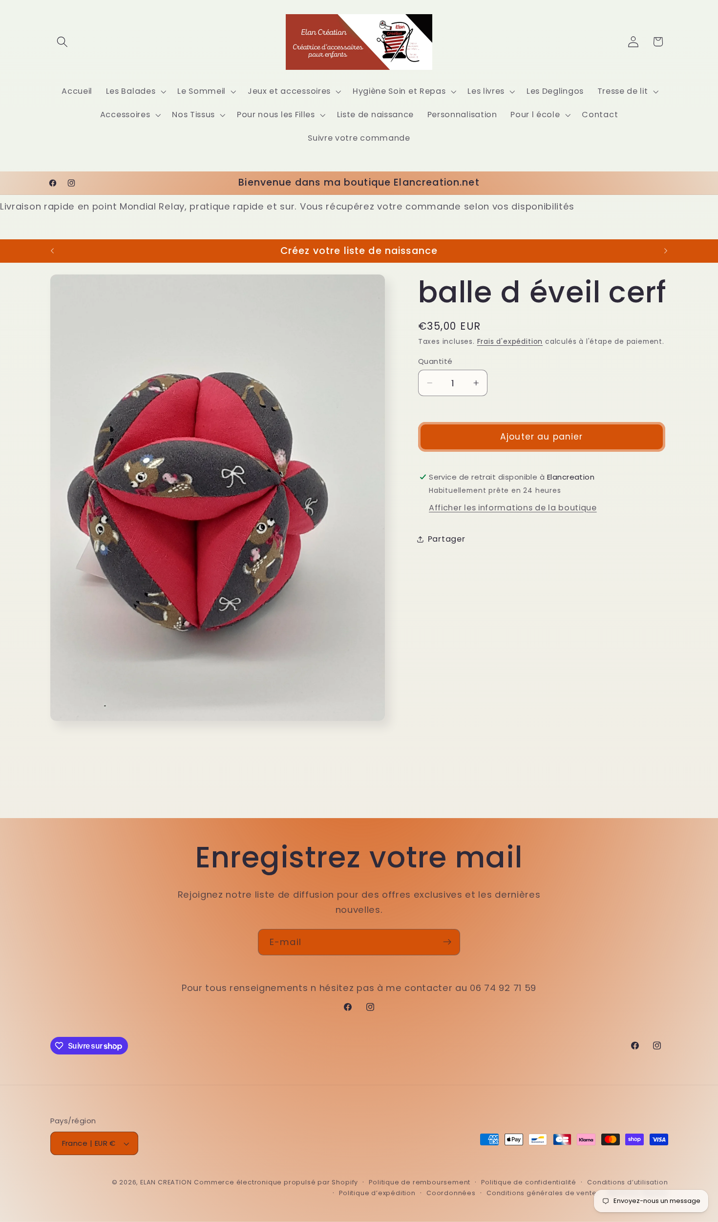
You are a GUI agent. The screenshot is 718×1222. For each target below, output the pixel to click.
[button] (62, 41)
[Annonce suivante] (665, 251)
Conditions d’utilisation (627, 1182)
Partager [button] (446, 539)
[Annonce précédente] (52, 251)
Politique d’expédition (377, 1193)
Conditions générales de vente (541, 1193)
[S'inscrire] (447, 942)
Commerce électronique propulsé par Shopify (276, 1182)
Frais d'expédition (510, 342)
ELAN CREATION (165, 1182)
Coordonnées (451, 1193)
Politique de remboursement (419, 1182)
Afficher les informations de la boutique (513, 507)
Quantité (435, 361)
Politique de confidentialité (528, 1182)
